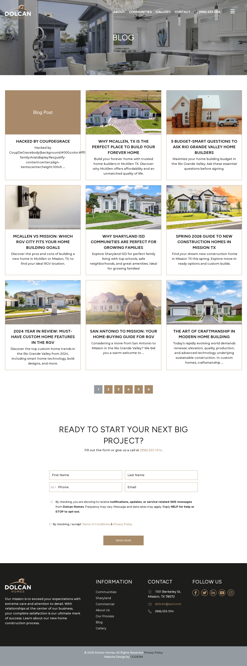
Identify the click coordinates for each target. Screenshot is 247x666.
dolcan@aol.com (168, 604)
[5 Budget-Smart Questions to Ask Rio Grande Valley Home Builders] (204, 112)
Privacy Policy (153, 652)
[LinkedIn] (213, 592)
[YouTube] (222, 592)
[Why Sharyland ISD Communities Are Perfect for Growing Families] (123, 207)
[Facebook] (195, 592)
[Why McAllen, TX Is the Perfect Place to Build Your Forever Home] (123, 112)
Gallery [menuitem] (163, 12)
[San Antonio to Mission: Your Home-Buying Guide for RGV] (123, 302)
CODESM (136, 656)
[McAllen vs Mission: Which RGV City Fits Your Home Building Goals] (42, 207)
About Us (103, 610)
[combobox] (53, 487)
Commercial (105, 604)
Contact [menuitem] (182, 12)
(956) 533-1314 (151, 450)
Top (239, 658)
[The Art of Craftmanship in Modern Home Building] (204, 302)
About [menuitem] (119, 12)
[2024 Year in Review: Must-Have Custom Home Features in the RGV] (42, 302)
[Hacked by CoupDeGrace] (42, 112)
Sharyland (103, 598)
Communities (106, 592)
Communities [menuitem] (140, 12)
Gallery (101, 628)
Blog (99, 622)
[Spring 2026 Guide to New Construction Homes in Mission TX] (204, 207)
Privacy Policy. (122, 524)
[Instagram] (231, 592)
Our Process (105, 616)
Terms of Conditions (96, 524)
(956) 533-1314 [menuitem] (209, 12)
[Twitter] (204, 592)
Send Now (123, 540)
